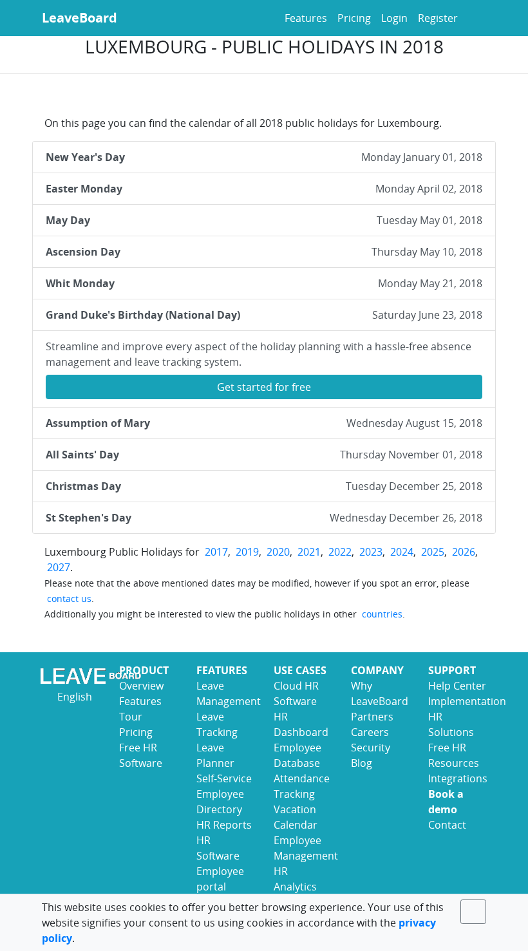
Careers (370, 732)
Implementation (467, 701)
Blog (361, 763)
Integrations (457, 778)
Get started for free (264, 387)
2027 (58, 567)
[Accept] (473, 912)
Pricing (354, 18)
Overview (141, 686)
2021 (309, 552)
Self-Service (224, 778)
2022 (340, 552)
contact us (69, 598)
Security (370, 747)
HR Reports (224, 825)
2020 (278, 552)
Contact (447, 825)
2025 (432, 552)
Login (394, 18)
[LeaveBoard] (71, 676)
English (73, 697)
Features (306, 18)
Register (438, 18)
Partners (372, 717)
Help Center (457, 686)
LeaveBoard (79, 17)
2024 (401, 552)
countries (382, 614)
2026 (463, 552)
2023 (370, 552)
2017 (216, 552)
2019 (247, 552)
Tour (130, 717)
